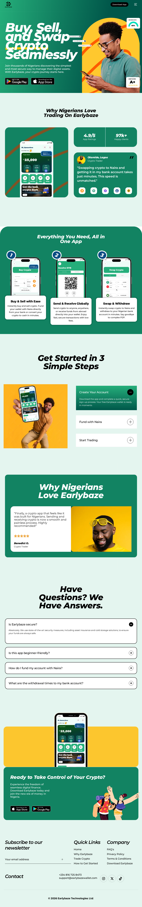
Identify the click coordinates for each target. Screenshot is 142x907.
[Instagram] (103, 878)
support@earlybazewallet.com (78, 878)
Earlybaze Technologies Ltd (75, 898)
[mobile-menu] (134, 4)
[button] (106, 398)
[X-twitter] (112, 878)
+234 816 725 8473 (70, 874)
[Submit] (62, 859)
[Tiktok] (120, 878)
